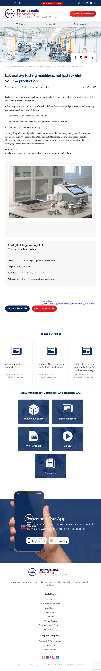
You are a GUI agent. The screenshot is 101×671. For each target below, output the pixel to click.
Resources (50, 612)
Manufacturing (50, 645)
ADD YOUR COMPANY (52, 3)
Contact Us (82, 24)
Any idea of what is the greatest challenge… (12, 366)
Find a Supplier (11, 3)
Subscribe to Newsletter (82, 14)
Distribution (50, 650)
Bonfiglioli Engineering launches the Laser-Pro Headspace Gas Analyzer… (84, 367)
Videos (50, 616)
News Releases (18, 66)
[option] (50, 363)
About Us (50, 599)
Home (7, 66)
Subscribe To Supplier (44, 308)
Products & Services (50, 604)
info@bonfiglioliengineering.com (36, 273)
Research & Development (50, 641)
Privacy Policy (50, 629)
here (69, 153)
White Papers (50, 621)
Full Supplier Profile (17, 308)
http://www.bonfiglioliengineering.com (38, 279)
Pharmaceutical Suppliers (50, 625)
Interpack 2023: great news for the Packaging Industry (49, 366)
